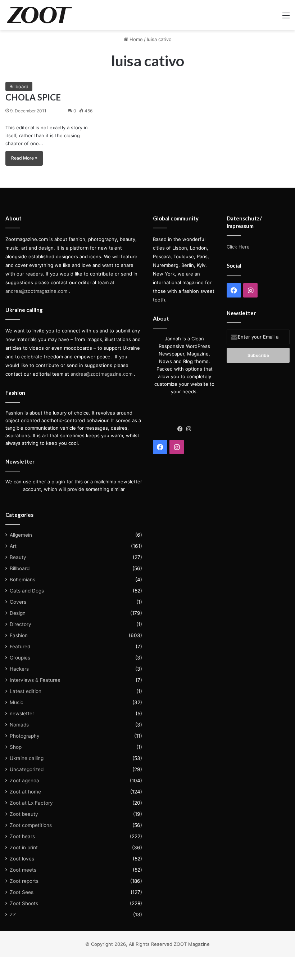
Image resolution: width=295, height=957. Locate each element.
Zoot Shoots (24, 903)
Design (18, 613)
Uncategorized (27, 769)
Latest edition (25, 691)
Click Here (238, 247)
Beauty (18, 557)
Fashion (19, 635)
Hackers (19, 669)
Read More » (24, 158)
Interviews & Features (35, 680)
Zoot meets (23, 870)
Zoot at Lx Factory (31, 803)
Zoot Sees (21, 892)
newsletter (22, 713)
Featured (20, 646)
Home (135, 39)
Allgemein (21, 535)
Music (16, 702)
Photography (25, 736)
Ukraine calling (27, 758)
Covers (18, 602)
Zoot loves (22, 859)
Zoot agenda (24, 780)
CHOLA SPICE (33, 97)
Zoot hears (22, 836)
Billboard (18, 86)
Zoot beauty (24, 814)
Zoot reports (24, 881)
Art (13, 546)
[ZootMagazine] (39, 15)
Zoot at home (25, 792)
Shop (16, 747)
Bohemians (22, 579)
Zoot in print (24, 847)
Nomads (19, 725)
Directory (20, 624)
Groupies (20, 658)
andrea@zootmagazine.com (36, 291)
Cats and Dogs (27, 591)
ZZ (13, 914)
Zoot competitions (31, 825)
